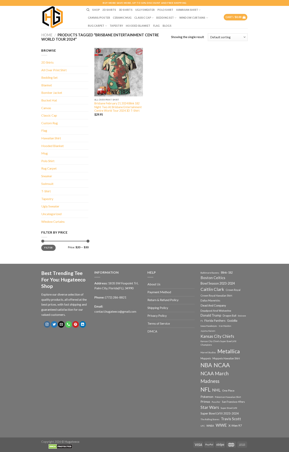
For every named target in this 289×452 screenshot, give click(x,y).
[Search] (88, 10)
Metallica (228, 351)
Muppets (206, 358)
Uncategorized (51, 214)
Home (46, 35)
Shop (96, 9)
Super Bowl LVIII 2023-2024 (220, 413)
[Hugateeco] (61, 17)
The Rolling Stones (210, 419)
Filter (48, 247)
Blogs (167, 25)
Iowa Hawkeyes (209, 325)
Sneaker (46, 176)
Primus (205, 401)
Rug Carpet (96, 25)
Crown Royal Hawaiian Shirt (216, 295)
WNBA (210, 425)
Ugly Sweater (145, 9)
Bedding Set (165, 17)
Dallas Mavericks (210, 300)
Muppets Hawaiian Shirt (226, 358)
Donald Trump (211, 315)
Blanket (46, 85)
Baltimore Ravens (210, 272)
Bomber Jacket (51, 92)
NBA (206, 365)
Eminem (242, 315)
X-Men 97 (235, 425)
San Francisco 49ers (233, 401)
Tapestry (116, 25)
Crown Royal (233, 289)
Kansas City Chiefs (217, 336)
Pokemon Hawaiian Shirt (228, 396)
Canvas (46, 108)
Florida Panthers (214, 320)
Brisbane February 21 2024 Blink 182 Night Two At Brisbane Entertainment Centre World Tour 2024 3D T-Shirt (118, 107)
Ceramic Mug (122, 17)
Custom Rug (49, 123)
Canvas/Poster (99, 17)
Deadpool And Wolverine (216, 310)
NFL (206, 389)
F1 (202, 321)
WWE (221, 425)
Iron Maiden (225, 326)
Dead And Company (213, 305)
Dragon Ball (229, 315)
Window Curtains (192, 17)
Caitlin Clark (212, 289)
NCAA (222, 365)
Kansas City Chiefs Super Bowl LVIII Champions (218, 343)
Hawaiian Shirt (187, 9)
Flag (156, 25)
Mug (44, 153)
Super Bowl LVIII (229, 407)
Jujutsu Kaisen (208, 331)
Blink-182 (227, 272)
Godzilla (232, 320)
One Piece (228, 390)
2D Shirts (109, 9)
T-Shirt (46, 191)
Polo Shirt (165, 9)
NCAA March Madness (215, 377)
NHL (216, 390)
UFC (203, 426)
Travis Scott (231, 418)
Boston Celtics (213, 277)
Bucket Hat (49, 100)
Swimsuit (47, 183)
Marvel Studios (208, 352)
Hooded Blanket (138, 25)
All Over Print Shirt (54, 70)
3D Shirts (126, 9)
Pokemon (207, 396)
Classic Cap (142, 17)
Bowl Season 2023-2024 (218, 283)
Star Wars (210, 407)
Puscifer (216, 402)
